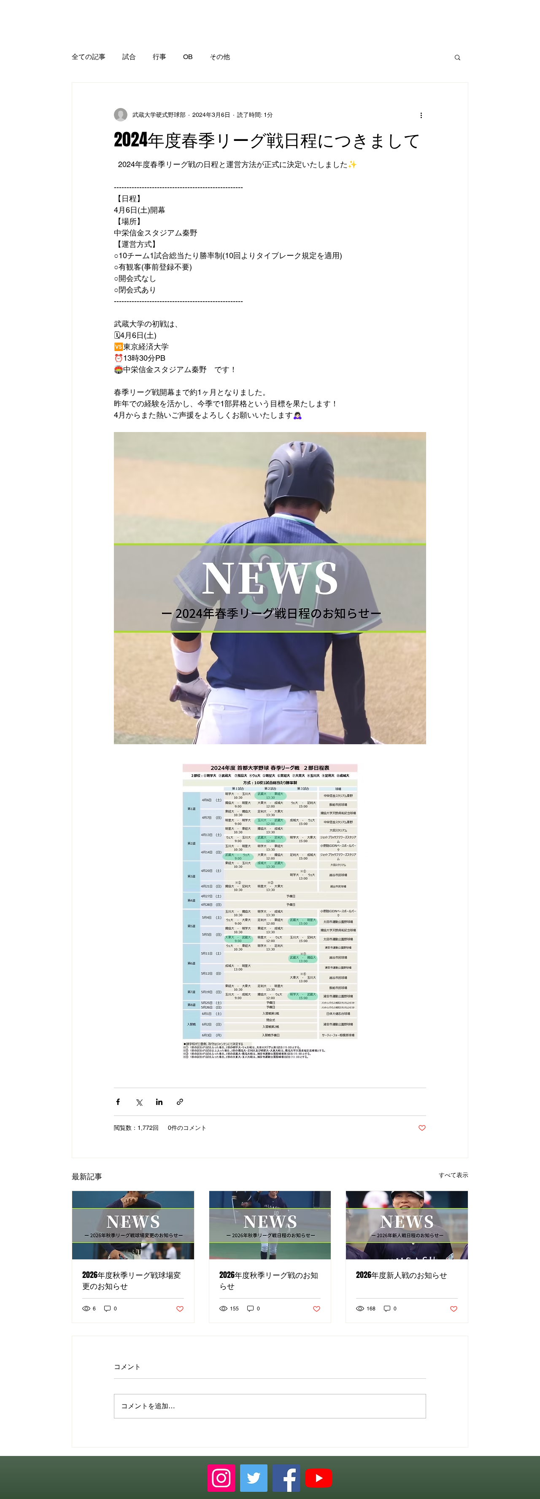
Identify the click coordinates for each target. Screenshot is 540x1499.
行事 (159, 57)
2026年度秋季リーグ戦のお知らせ (268, 1280)
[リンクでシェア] (180, 1102)
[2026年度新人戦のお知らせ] (407, 1225)
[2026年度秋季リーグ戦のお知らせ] (270, 1225)
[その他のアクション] (421, 115)
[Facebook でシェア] (118, 1102)
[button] (458, 57)
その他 (220, 57)
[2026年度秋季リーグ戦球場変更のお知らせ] (133, 1225)
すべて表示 (453, 1175)
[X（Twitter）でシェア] (139, 1102)
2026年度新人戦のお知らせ (401, 1274)
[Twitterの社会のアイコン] (253, 1478)
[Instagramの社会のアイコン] (221, 1478)
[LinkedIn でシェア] (159, 1102)
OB (188, 57)
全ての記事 (88, 57)
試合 (129, 57)
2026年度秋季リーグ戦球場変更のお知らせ (131, 1280)
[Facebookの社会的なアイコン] (286, 1478)
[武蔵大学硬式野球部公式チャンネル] (318, 1478)
